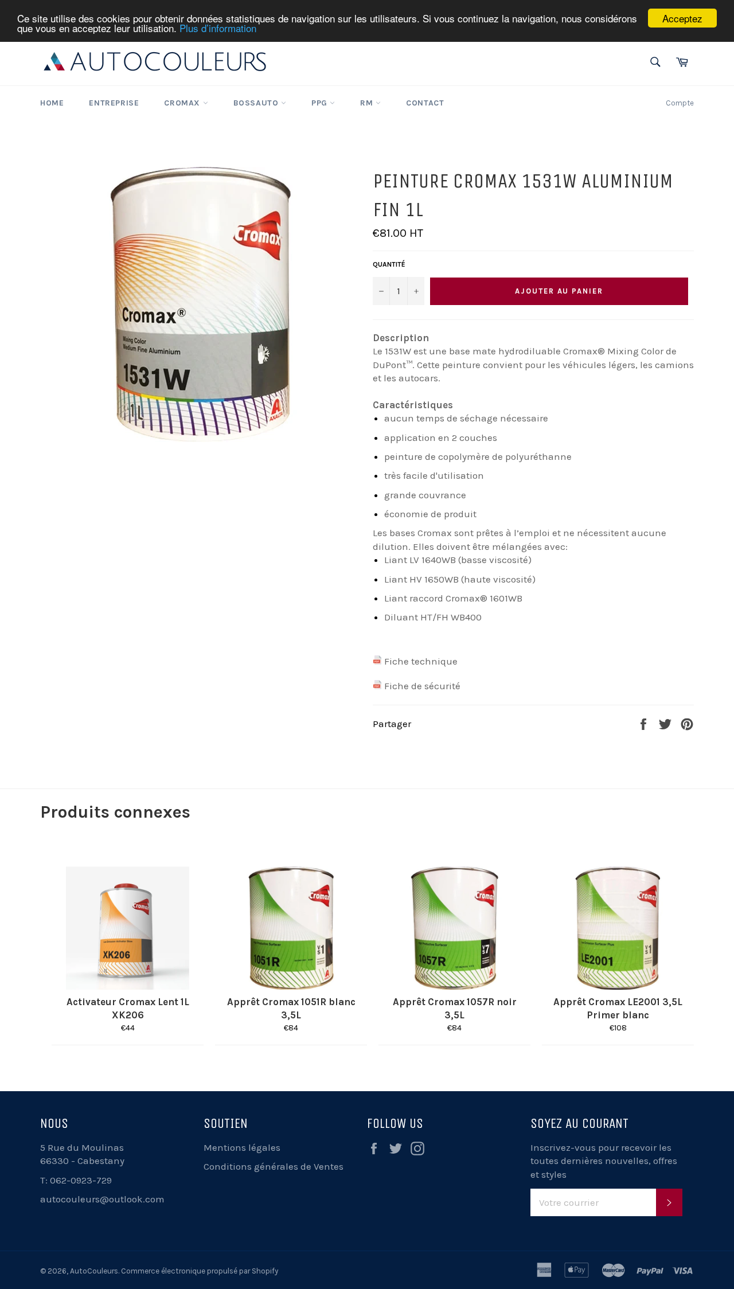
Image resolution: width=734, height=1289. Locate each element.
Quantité (389, 264)
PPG (320, 103)
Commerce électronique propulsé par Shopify (199, 1271)
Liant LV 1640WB (420, 559)
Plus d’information (217, 28)
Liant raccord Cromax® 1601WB (453, 598)
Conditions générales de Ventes (273, 1166)
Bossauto (257, 103)
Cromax (183, 103)
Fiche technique (421, 661)
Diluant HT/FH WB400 (433, 617)
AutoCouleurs (94, 1271)
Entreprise (114, 103)
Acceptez (682, 18)
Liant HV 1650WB (421, 579)
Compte (680, 103)
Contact (425, 103)
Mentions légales (242, 1147)
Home (52, 103)
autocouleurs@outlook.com (102, 1199)
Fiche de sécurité (422, 686)
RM (368, 103)
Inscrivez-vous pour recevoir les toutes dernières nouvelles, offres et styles (603, 1161)
